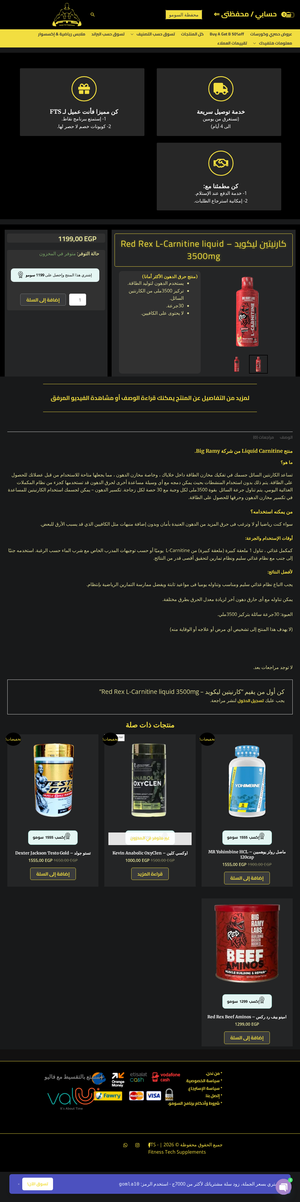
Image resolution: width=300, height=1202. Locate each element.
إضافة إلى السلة (43, 299)
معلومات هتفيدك (275, 43)
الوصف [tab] (286, 437)
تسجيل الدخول (251, 700)
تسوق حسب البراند (108, 34)
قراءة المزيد (150, 873)
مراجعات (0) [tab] (263, 437)
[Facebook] (149, 1145)
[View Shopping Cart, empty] (288, 15)
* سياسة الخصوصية (204, 1080)
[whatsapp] (125, 1145)
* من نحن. (214, 1073)
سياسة (212, 1088)
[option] (247, 312)
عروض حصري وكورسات (271, 34)
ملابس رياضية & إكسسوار (61, 34)
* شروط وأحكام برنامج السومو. (195, 1103)
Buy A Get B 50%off (227, 34)
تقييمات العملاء (232, 43)
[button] (93, 14)
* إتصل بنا (214, 1095)
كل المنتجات (192, 34)
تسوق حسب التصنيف (156, 34)
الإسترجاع (196, 1088)
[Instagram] (137, 1145)
